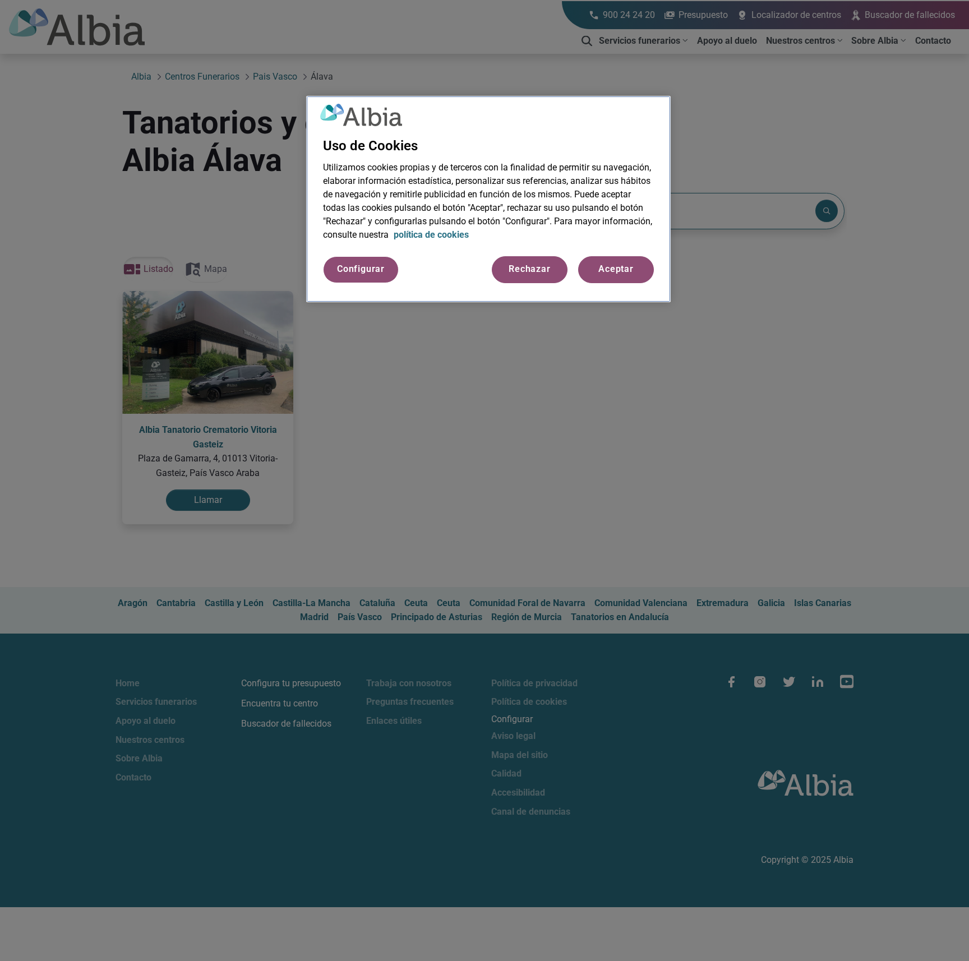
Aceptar (616, 269)
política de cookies (431, 235)
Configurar (361, 269)
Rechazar (529, 269)
